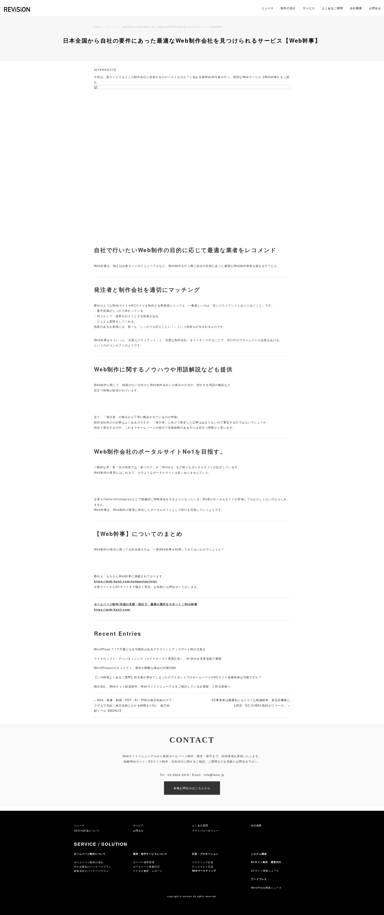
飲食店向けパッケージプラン (91, 870)
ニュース (268, 8)
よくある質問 (200, 825)
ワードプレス (259, 879)
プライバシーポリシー (205, 830)
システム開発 (259, 854)
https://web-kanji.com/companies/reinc (125, 581)
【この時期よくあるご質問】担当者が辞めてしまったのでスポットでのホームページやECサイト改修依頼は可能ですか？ (178, 677)
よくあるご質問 (332, 8)
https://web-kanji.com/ (112, 609)
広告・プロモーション (205, 854)
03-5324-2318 (178, 775)
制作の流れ (288, 8)
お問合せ (375, 8)
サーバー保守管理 (143, 862)
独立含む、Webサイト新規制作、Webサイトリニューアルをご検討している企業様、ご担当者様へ (162, 686)
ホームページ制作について (90, 854)
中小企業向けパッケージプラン (93, 866)
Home (97, 26)
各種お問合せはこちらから (192, 788)
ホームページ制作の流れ (88, 862)
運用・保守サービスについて (150, 854)
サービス (309, 8)
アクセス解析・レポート (147, 870)
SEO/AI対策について (87, 830)
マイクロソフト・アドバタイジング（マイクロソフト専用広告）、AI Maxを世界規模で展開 (158, 658)
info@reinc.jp (214, 775)
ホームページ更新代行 (146, 866)
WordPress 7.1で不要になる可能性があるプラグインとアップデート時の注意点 (150, 649)
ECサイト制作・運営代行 (266, 862)
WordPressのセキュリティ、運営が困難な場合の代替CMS (135, 668)
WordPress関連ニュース (266, 887)
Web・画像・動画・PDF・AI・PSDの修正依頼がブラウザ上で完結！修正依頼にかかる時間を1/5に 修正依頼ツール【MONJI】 (133, 705)
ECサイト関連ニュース (265, 870)
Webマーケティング (204, 870)
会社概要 (356, 8)
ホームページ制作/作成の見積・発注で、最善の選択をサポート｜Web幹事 (145, 604)
